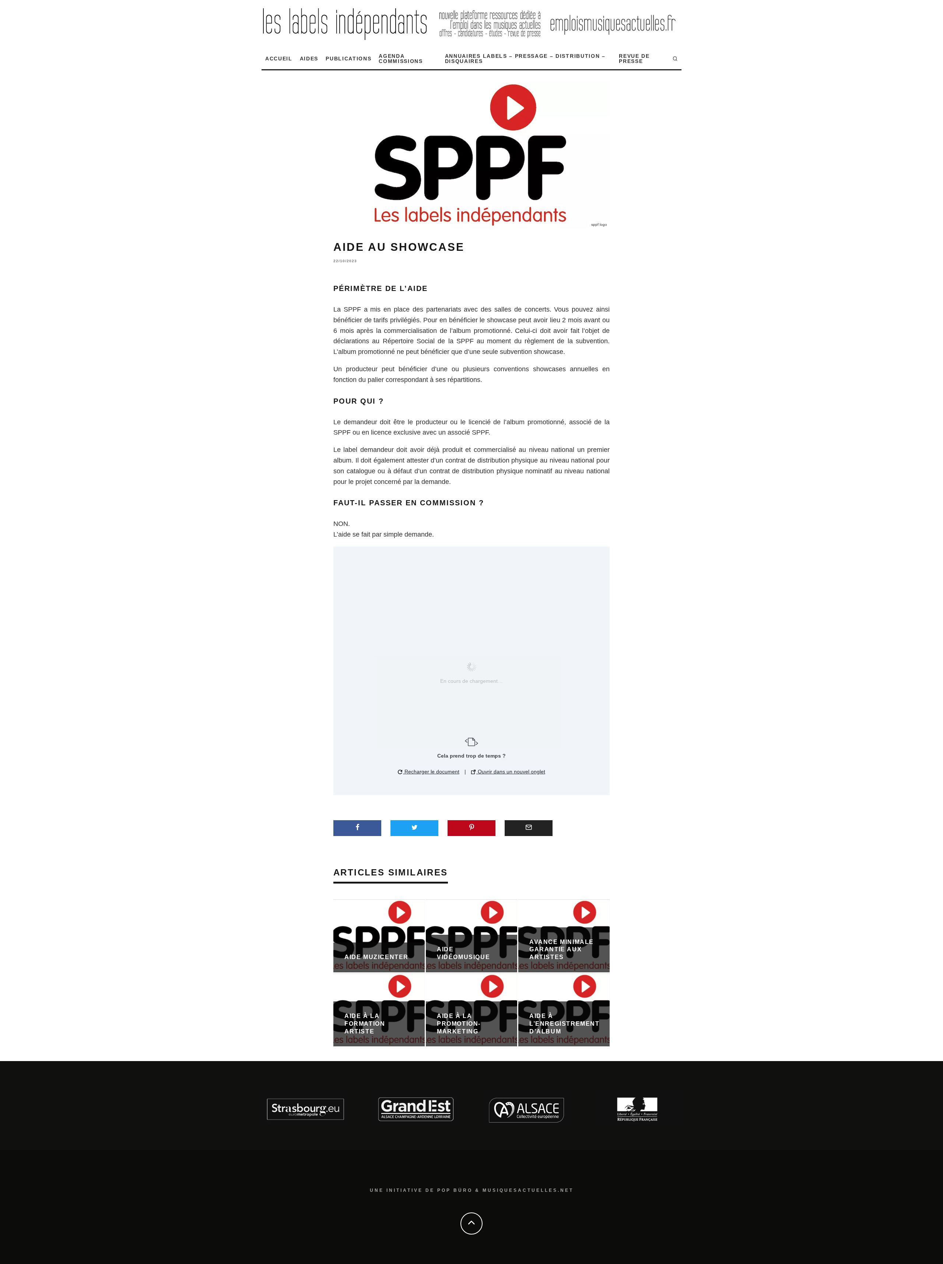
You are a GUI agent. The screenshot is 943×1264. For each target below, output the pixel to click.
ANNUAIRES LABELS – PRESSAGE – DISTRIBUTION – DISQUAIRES (525, 58)
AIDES (309, 59)
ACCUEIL (278, 59)
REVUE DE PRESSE (634, 58)
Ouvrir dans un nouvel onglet (510, 772)
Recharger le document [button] (431, 772)
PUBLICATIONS (348, 59)
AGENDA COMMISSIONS (401, 58)
